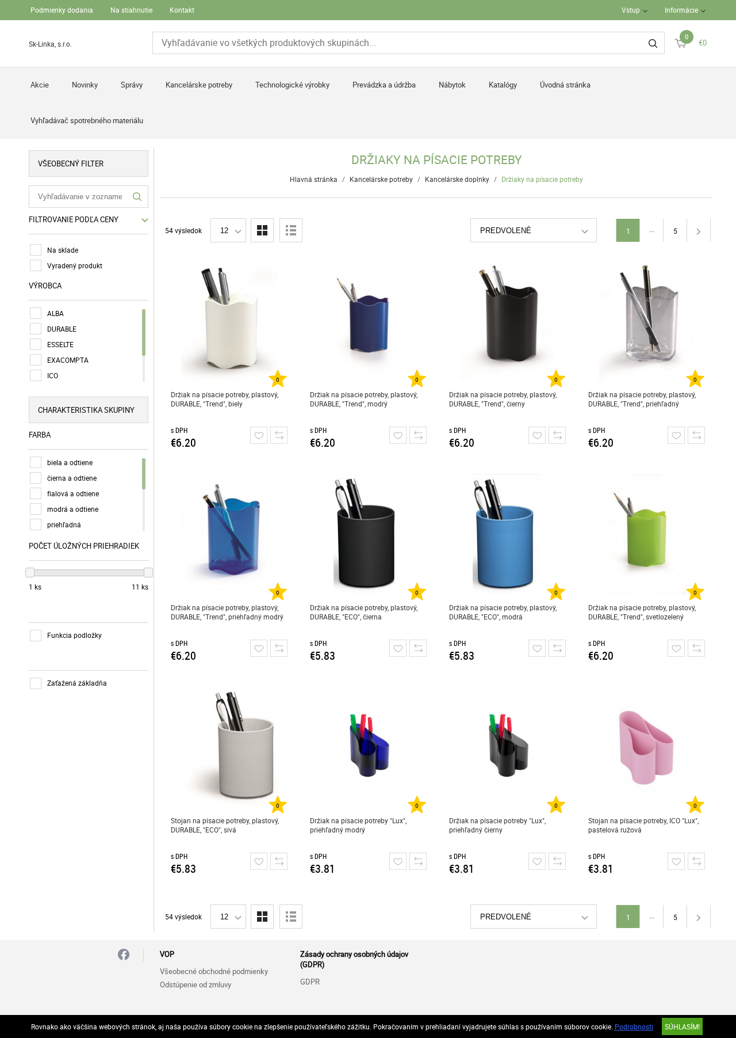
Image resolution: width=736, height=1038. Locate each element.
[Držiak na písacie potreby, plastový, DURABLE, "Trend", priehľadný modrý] (229, 533)
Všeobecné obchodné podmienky (214, 971)
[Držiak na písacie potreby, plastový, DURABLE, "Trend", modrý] (368, 320)
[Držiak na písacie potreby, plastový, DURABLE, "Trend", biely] (229, 320)
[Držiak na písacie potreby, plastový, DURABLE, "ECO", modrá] (507, 533)
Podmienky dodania (61, 9)
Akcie (39, 84)
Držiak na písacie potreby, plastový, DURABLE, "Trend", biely (224, 399)
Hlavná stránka (314, 179)
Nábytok (452, 84)
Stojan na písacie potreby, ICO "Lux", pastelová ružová (643, 825)
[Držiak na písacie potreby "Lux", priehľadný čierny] (507, 746)
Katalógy (503, 84)
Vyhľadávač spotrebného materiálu (86, 120)
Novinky (85, 84)
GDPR (310, 981)
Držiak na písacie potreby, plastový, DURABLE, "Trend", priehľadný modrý (227, 612)
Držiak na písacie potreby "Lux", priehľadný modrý (358, 825)
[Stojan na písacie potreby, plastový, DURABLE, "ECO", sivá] (229, 746)
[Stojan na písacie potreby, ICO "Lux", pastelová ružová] (646, 746)
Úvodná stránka (565, 84)
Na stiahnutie (131, 9)
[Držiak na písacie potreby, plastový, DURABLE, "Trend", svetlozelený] (646, 533)
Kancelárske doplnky (457, 179)
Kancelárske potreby (199, 84)
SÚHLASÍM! (682, 1026)
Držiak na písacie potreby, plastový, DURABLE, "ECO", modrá (503, 612)
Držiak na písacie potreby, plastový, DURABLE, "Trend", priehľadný (642, 399)
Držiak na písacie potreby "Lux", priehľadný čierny (497, 825)
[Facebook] (123, 955)
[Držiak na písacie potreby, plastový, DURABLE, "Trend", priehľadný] (646, 320)
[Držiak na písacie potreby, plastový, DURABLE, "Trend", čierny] (507, 320)
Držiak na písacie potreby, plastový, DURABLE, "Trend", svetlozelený (642, 612)
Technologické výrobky (292, 84)
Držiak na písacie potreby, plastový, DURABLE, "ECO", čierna (363, 612)
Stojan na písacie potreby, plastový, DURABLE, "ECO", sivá (225, 825)
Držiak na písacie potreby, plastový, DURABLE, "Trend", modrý (363, 399)
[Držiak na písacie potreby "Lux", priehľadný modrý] (368, 746)
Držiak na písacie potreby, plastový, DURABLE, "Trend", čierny (503, 399)
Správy (132, 84)
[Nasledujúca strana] (699, 230)
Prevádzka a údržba (384, 84)
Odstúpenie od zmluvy (195, 984)
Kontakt (182, 9)
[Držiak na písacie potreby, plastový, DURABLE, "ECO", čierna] (368, 533)
